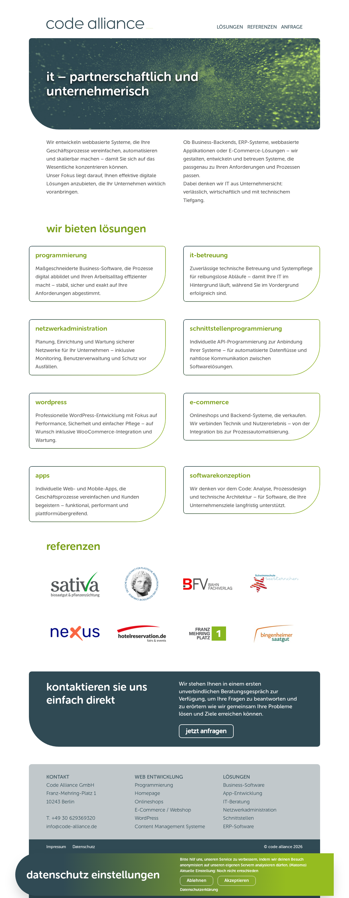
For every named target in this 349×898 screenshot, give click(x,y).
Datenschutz (84, 846)
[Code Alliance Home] (99, 23)
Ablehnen (196, 880)
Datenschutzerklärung (199, 889)
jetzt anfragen (206, 731)
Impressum (56, 846)
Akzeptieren (236, 880)
